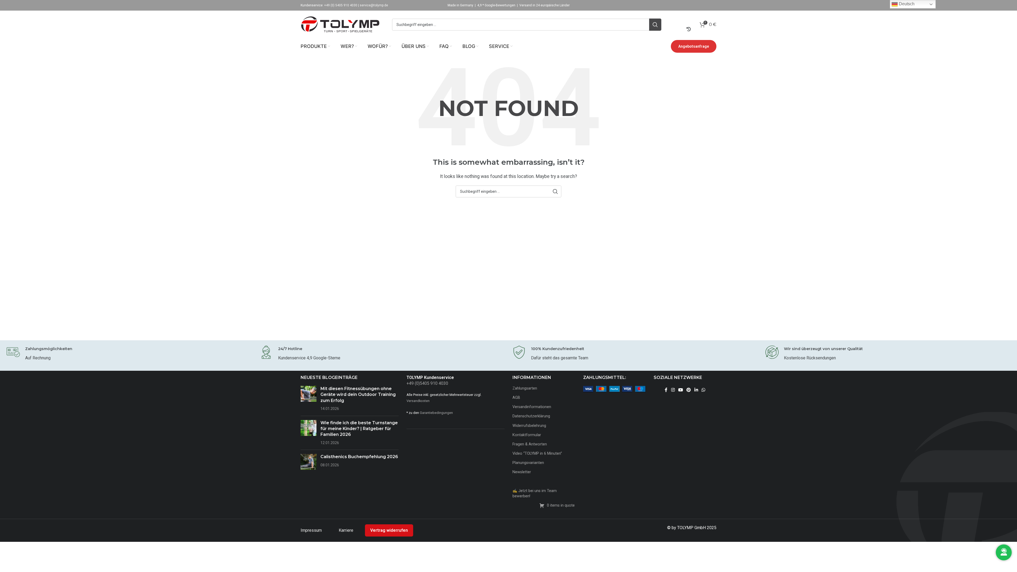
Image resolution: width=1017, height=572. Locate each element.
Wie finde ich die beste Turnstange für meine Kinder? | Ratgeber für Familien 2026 (359, 428)
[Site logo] (340, 24)
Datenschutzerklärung (531, 416)
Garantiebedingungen (436, 413)
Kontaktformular (526, 435)
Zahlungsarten (524, 388)
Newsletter (521, 472)
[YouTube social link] (680, 390)
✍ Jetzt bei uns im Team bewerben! (534, 493)
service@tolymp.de (374, 5)
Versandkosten (418, 401)
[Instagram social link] (672, 390)
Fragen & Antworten (529, 444)
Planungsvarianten (528, 463)
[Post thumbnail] (308, 399)
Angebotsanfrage (693, 46)
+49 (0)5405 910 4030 (427, 383)
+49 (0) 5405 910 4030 (340, 5)
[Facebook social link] (666, 390)
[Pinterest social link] (689, 390)
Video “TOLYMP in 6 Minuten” (537, 453)
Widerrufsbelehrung (529, 425)
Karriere (346, 530)
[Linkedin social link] (696, 390)
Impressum (312, 530)
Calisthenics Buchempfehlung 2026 (359, 456)
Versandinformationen (531, 407)
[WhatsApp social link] (703, 390)
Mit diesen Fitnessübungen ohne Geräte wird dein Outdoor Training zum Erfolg (358, 394)
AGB (516, 397)
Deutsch (906, 4)
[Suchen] (655, 25)
